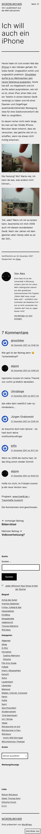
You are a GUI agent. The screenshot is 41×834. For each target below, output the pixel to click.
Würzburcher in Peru (11, 730)
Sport (4, 704)
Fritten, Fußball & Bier (12, 607)
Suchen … (6, 561)
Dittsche (7, 659)
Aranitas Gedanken (10, 604)
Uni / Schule (7, 719)
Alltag (18, 259)
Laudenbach (7, 682)
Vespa (4, 723)
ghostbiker (17, 340)
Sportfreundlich (9, 708)
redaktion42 (7, 622)
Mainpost (6, 689)
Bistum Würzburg (10, 794)
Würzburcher (12, 4)
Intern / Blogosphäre (11, 670)
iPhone (5, 67)
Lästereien (6, 685)
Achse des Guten (9, 600)
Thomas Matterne (10, 626)
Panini (4, 697)
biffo (14, 445)
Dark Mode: (31, 831)
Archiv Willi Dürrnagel (13, 738)
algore (15, 366)
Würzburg (6, 734)
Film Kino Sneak (9, 663)
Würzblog (6, 630)
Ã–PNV (5, 648)
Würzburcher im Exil (11, 726)
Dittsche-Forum (9, 802)
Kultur (4, 678)
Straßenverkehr (9, 712)
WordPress (27, 824)
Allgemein (6, 640)
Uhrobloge (17, 391)
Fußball (5, 667)
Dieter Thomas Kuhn (11, 798)
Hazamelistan (8, 611)
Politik (4, 700)
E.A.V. (4, 806)
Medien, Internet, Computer (14, 693)
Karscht (5, 674)
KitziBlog (6, 615)
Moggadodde (8, 618)
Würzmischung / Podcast (13, 741)
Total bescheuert (9, 715)
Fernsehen (6, 652)
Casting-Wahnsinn (11, 655)
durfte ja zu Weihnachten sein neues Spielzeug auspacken (19, 78)
